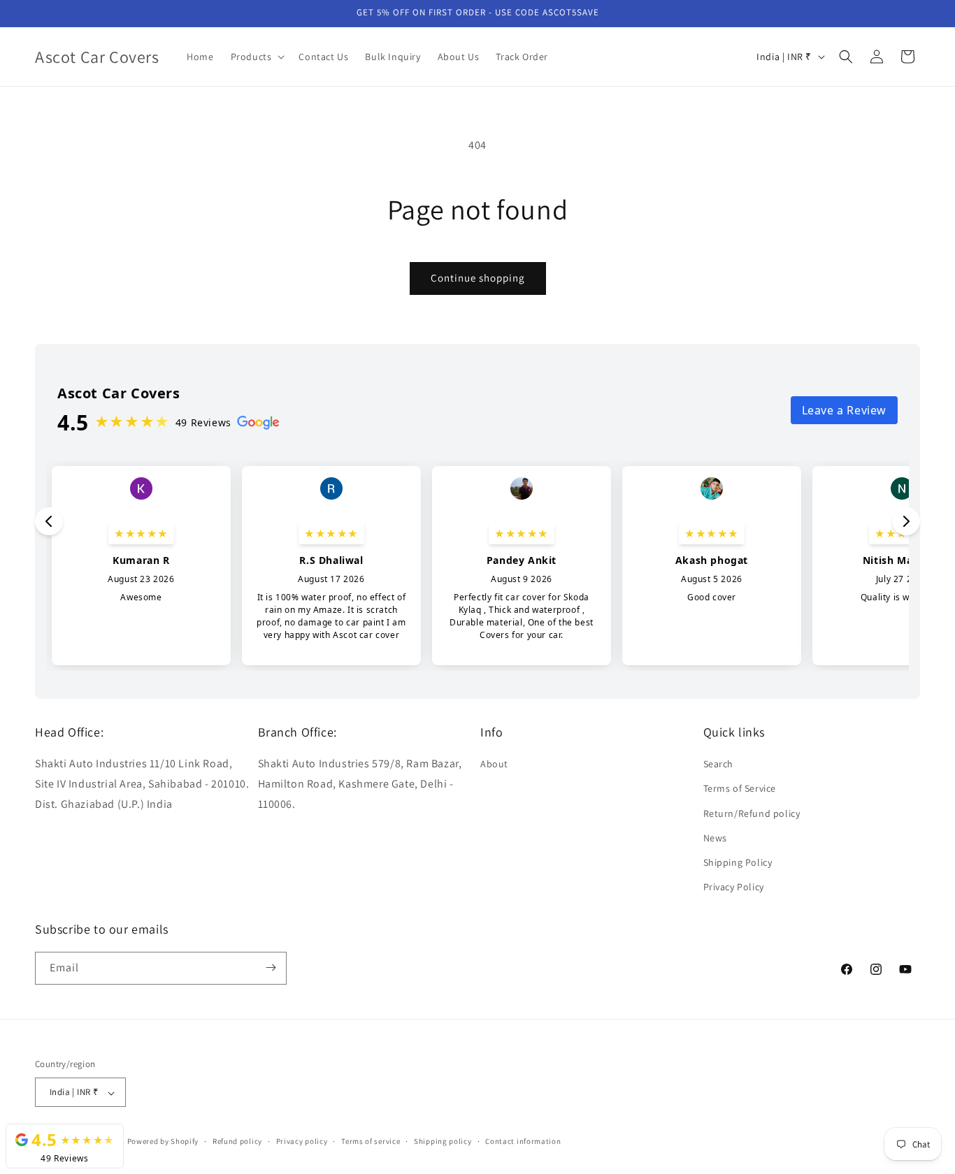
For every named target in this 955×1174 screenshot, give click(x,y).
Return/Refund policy (751, 813)
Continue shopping (478, 277)
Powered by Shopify (163, 1142)
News (715, 838)
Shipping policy (443, 1141)
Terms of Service (740, 789)
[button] (256, 56)
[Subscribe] (270, 967)
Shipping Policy (738, 862)
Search (718, 764)
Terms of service (370, 1141)
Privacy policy (302, 1141)
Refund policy (237, 1141)
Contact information (523, 1141)
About (494, 764)
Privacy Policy (733, 887)
